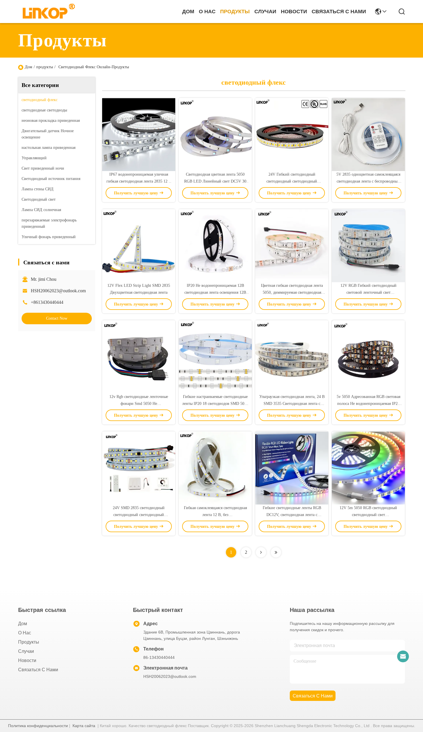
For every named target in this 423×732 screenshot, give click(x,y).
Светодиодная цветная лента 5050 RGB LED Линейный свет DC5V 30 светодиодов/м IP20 (215, 181)
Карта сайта (84, 725)
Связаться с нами (339, 11)
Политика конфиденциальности (38, 725)
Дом (188, 11)
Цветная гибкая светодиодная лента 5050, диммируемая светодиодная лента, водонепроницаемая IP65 (292, 292)
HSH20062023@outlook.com (58, 290)
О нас (207, 11)
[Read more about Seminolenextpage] (261, 552)
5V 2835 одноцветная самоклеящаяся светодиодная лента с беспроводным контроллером (368, 181)
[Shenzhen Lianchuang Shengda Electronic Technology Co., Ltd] (45, 11)
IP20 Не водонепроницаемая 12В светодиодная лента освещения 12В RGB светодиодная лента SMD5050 (215, 292)
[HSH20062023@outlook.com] (402, 656)
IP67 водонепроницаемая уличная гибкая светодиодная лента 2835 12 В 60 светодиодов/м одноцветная (138, 181)
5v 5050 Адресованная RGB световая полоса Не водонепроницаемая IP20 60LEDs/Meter (368, 404)
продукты (235, 11)
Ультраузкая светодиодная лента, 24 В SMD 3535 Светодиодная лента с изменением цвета (292, 404)
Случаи (265, 11)
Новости (294, 11)
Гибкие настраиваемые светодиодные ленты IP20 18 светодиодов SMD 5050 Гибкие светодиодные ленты (215, 404)
